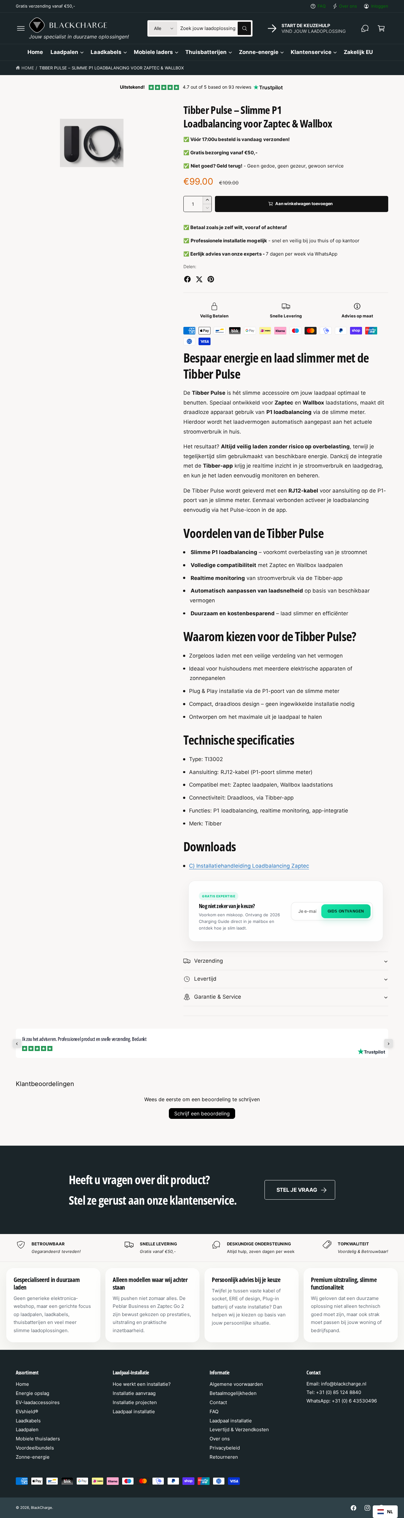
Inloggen (379, 6)
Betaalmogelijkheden (233, 1393)
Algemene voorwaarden (236, 1384)
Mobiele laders (153, 52)
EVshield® (27, 1412)
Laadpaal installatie (134, 1412)
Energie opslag (32, 1393)
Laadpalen (64, 52)
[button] (21, 28)
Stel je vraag (296, 1190)
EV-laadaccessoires (38, 1402)
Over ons (348, 6)
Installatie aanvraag (134, 1393)
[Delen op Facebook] (187, 279)
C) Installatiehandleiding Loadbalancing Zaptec (249, 866)
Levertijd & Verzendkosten (239, 1429)
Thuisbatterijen (206, 52)
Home (27, 67)
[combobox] (215, 28)
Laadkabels (106, 52)
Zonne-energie (258, 52)
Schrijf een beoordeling (202, 1113)
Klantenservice (311, 52)
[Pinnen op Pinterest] (211, 279)
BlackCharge (41, 1507)
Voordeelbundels (35, 1448)
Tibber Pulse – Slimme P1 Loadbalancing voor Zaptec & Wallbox (111, 67)
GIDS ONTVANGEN (346, 911)
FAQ (322, 6)
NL (390, 1512)
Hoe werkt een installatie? (142, 1384)
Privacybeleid (225, 1448)
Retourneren (224, 1457)
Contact (218, 1402)
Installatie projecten (135, 1402)
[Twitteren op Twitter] (199, 279)
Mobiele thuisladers (38, 1439)
